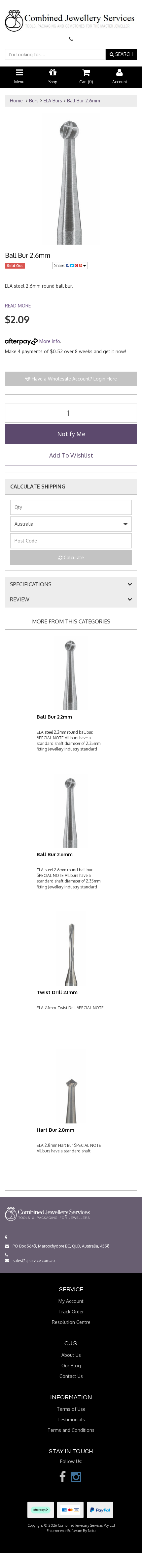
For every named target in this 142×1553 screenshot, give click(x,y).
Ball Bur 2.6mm (83, 100)
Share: (60, 265)
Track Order (71, 1311)
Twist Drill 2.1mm (57, 992)
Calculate (73, 557)
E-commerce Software (64, 1530)
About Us (71, 1355)
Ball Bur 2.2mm (54, 717)
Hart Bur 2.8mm (55, 1130)
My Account (71, 1301)
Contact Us (71, 1376)
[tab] (71, 584)
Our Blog (71, 1365)
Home (16, 100)
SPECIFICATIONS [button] (31, 585)
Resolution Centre (71, 1322)
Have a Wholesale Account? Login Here (73, 379)
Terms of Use (71, 1409)
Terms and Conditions (71, 1430)
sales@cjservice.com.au (33, 1260)
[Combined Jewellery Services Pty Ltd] (71, 15)
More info (49, 341)
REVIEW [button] (19, 600)
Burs (34, 100)
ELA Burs (53, 100)
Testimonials (71, 1419)
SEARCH (123, 54)
